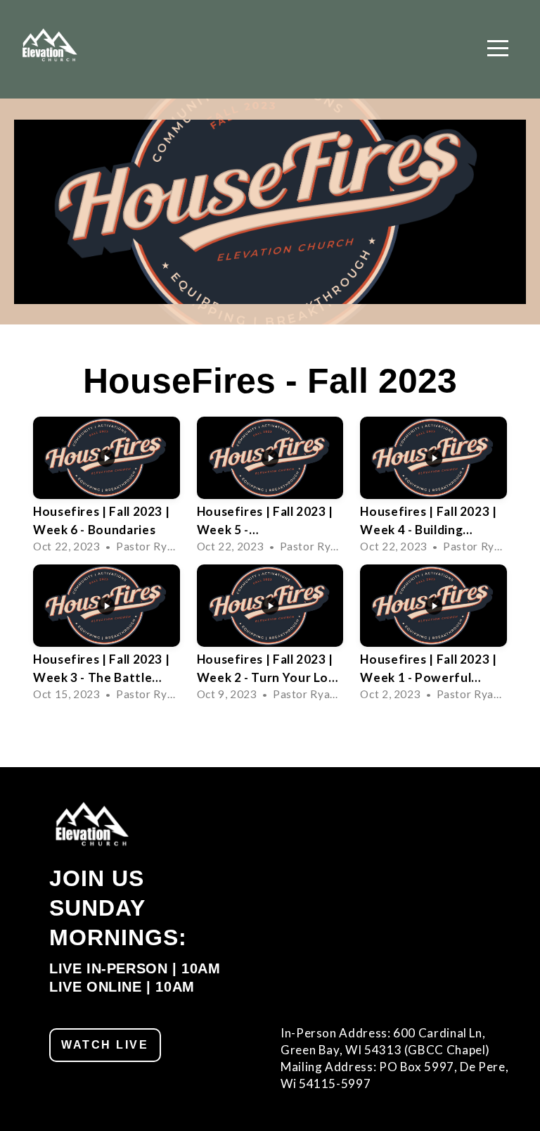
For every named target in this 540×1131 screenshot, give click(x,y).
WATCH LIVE (105, 1045)
